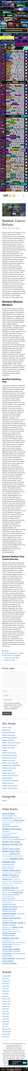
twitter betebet (7, 961)
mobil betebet (20, 958)
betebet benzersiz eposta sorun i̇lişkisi (9, 833)
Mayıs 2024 (5, 1006)
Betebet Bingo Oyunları (9, 752)
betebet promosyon (9, 909)
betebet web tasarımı (17, 931)
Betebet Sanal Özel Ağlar (9, 785)
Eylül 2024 (5, 996)
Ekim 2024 (5, 993)
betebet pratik (21, 906)
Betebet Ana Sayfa (8, 783)
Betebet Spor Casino (8, 747)
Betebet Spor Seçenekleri (9, 788)
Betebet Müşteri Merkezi (9, 737)
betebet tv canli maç (9, 925)
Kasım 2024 (5, 991)
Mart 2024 (5, 1011)
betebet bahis (6, 824)
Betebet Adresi (6, 727)
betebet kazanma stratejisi (7, 881)
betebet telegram (9, 922)
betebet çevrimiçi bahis (8, 942)
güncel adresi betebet (19, 953)
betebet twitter (6, 929)
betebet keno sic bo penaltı (7, 883)
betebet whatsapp (9, 933)
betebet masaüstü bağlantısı (7, 885)
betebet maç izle (10, 887)
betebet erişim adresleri (17, 855)
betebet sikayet (9, 913)
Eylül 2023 (5, 1026)
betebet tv (21, 923)
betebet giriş (8, 861)
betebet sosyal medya (8, 915)
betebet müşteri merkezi (9, 898)
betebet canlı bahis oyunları (7, 839)
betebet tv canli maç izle (7, 927)
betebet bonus (6, 835)
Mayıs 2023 (5, 1036)
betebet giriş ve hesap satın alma (8, 866)
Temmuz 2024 (6, 1001)
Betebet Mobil (17, 892)
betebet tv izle (17, 927)
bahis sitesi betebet (7, 815)
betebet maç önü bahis (20, 890)
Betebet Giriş (6, 730)
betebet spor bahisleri (11, 918)
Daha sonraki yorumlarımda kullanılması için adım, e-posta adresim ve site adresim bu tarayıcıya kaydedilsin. (13, 706)
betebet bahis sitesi (11, 829)
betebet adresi (19, 820)
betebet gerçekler (5, 858)
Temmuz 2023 (6, 1031)
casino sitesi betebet (11, 949)
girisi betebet (7, 953)
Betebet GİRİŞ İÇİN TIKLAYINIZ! (14, 30)
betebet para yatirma (9, 904)
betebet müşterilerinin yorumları (8, 896)
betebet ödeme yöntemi (20, 942)
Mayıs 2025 (5, 983)
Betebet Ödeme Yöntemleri (10, 780)
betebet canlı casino (19, 839)
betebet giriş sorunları (8, 864)
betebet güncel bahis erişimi (7, 872)
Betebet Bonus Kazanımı (9, 755)
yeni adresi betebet (9, 963)
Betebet (6, 651)
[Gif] (14, 82)
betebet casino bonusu (11, 653)
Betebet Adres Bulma (8, 735)
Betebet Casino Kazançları (10, 763)
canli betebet (7, 946)
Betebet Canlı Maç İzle (12, 844)
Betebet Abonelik (7, 778)
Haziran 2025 (6, 981)
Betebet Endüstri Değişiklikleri (11, 765)
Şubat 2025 (5, 986)
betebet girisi (16, 858)
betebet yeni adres (8, 935)
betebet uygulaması (15, 929)
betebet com (14, 854)
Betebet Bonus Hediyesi (9, 745)
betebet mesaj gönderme (7, 892)
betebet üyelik (7, 944)
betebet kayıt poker (16, 879)
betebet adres (7, 818)
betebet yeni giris (10, 938)
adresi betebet (8, 813)
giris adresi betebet (7, 951)
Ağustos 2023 (6, 1029)
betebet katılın (15, 877)
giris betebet (17, 951)
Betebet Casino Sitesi (11, 851)
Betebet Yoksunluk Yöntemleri (11, 742)
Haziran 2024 (6, 1003)
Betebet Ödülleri (7, 770)
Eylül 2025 (5, 978)
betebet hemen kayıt (6, 877)
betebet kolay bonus (17, 883)
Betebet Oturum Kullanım (7, 902)
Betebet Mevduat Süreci (9, 758)
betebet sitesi (20, 913)
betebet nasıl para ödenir (19, 900)
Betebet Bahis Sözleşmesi (10, 775)
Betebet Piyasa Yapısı (8, 760)
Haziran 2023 (6, 1034)
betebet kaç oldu (17, 881)
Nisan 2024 (5, 1009)
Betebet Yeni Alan (9, 660)
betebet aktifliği (19, 822)
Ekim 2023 (5, 1024)
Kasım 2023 (5, 1021)
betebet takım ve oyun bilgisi (7, 920)
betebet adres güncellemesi (7, 820)
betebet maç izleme (8, 890)
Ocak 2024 (5, 1016)
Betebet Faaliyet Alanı (8, 773)
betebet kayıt (7, 879)
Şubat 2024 (5, 1014)
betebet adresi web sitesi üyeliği (8, 822)
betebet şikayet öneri (16, 944)
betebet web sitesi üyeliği (7, 931)
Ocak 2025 (5, 988)
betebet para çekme (9, 906)
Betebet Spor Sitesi (8, 740)
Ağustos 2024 (6, 998)
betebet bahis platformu (10, 826)
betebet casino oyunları (11, 849)
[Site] (14, 51)
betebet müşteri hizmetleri (11, 894)
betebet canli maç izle (10, 837)
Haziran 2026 (6, 976)
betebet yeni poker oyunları (7, 940)
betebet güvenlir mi (10, 875)
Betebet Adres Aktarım (17, 818)
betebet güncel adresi (11, 870)
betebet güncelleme (17, 872)
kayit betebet (17, 655)
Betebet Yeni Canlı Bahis (11, 657)
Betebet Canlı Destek (11, 841)
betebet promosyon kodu (9, 911)
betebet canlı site (5, 846)
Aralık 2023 (5, 1019)
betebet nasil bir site (8, 900)
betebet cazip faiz (5, 853)
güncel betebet (7, 956)
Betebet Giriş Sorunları (9, 768)
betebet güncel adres (8, 868)
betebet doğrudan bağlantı (7, 855)
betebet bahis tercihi (6, 831)
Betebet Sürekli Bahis (8, 732)
